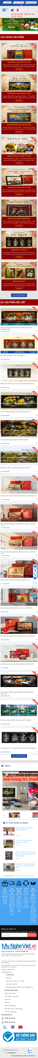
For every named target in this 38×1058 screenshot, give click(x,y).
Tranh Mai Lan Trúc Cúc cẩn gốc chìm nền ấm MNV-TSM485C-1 (19, 748)
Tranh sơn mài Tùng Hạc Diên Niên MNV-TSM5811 (14, 440)
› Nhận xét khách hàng (10, 1005)
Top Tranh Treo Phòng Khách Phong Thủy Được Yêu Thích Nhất (25, 866)
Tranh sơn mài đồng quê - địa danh (19, 187)
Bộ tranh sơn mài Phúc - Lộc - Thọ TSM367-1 (13, 355)
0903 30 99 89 (10, 1022)
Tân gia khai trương (17, 1056)
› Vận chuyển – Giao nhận (11, 996)
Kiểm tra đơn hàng (31, 2)
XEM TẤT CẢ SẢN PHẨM (19, 295)
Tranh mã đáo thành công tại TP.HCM (19, 93)
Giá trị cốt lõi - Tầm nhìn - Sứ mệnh (15, 981)
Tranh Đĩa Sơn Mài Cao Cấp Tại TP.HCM (19, 156)
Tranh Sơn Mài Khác (19, 281)
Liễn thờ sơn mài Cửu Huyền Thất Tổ (19, 218)
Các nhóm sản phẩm (11, 984)
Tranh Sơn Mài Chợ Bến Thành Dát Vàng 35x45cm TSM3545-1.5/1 (19, 496)
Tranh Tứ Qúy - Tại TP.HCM (19, 250)
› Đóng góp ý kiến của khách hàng (13, 1008)
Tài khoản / (17, 2)
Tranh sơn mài (26, 1056)
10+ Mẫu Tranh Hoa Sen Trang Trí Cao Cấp (23, 841)
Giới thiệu (8, 978)
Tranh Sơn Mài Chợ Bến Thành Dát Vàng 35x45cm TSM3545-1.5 (18, 636)
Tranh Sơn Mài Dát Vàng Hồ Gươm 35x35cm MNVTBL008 (16, 608)
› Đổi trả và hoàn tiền (9, 993)
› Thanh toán (7, 999)
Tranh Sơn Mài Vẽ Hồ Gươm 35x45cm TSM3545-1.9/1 (16, 580)
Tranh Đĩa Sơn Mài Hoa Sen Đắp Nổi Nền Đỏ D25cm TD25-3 (17, 664)
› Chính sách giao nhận (10, 1012)
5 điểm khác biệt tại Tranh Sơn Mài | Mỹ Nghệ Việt (19, 987)
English (7, 2)
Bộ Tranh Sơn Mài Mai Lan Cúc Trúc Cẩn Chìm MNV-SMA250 (17, 383)
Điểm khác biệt (29, 14)
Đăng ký (21, 2)
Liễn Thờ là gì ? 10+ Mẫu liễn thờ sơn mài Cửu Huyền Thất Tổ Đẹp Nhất (25, 854)
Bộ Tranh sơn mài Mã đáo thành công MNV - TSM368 (16, 720)
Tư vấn (13, 16)
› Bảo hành (7, 1002)
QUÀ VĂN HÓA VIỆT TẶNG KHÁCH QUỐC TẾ (24, 829)
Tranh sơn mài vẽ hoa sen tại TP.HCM (19, 62)
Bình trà (33, 1056)
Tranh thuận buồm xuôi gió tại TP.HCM (19, 125)
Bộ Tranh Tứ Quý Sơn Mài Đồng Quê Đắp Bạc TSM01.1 (16, 468)
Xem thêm (19, 69)
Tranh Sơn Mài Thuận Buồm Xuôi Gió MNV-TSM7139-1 (15, 412)
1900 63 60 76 (10, 1018)
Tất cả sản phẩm (17, 14)
